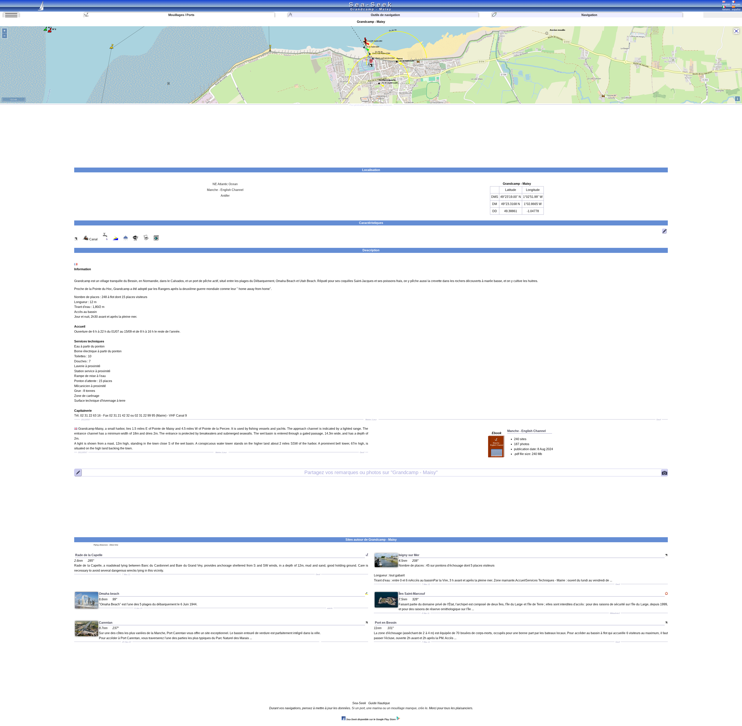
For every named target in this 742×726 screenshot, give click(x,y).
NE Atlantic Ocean (225, 184)
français (736, 4)
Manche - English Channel (225, 189)
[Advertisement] (371, 135)
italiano (726, 9)
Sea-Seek (371, 4)
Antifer (225, 195)
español (736, 9)
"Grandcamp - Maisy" (371, 472)
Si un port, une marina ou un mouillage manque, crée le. (390, 708)
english (726, 4)
